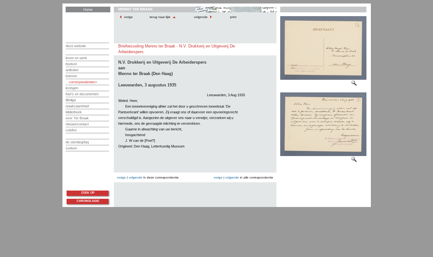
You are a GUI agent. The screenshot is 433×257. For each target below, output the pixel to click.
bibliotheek (74, 112)
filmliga (71, 100)
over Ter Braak (77, 118)
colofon (71, 130)
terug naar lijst (160, 17)
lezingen (72, 88)
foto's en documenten (82, 94)
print (232, 17)
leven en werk (76, 58)
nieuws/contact (77, 124)
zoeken (71, 148)
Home (88, 9)
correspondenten (82, 82)
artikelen (72, 70)
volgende (201, 17)
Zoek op (87, 192)
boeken (71, 64)
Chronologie (88, 201)
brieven (71, 76)
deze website (76, 46)
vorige (128, 17)
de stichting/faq (77, 142)
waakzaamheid (77, 106)
